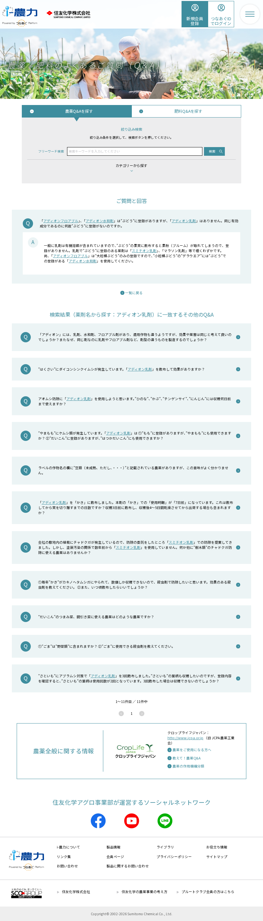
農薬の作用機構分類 (188, 766)
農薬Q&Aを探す (79, 111)
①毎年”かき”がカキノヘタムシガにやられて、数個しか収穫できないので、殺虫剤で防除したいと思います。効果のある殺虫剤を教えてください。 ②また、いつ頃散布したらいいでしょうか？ (134, 585)
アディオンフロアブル (60, 220)
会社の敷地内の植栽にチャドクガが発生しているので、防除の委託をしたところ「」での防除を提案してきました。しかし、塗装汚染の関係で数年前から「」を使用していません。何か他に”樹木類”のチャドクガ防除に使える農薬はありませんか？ (135, 547)
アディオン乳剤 (184, 220)
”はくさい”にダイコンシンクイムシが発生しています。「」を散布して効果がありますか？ (121, 369)
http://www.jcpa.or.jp (185, 737)
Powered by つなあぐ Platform (19, 23)
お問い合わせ (67, 866)
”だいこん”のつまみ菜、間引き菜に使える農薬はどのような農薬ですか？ (96, 616)
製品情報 (113, 847)
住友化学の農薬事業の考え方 (144, 891)
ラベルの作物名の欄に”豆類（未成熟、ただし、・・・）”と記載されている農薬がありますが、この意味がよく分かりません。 (133, 470)
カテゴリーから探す (131, 165)
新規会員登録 (194, 20)
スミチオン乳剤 (144, 250)
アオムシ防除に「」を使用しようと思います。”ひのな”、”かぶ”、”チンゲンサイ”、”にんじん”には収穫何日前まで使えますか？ (134, 401)
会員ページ (115, 856)
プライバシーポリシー (174, 856)
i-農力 (19, 9)
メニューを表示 (250, 14)
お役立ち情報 (216, 847)
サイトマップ (216, 856)
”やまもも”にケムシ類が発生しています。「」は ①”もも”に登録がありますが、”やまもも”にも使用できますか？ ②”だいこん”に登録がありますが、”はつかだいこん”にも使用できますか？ (134, 436)
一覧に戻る (134, 292)
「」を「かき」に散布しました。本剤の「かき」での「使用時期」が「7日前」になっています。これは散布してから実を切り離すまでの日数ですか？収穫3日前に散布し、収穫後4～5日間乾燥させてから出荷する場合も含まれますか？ (135, 507)
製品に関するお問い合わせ (127, 866)
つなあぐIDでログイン (220, 20)
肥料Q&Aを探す (188, 111)
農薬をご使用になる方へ (192, 749)
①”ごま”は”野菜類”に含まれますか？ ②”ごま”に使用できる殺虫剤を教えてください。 (106, 646)
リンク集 (64, 856)
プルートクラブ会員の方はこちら (208, 891)
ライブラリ (165, 847)
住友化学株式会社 (68, 14)
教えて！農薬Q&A (186, 758)
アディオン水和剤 (100, 220)
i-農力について (68, 847)
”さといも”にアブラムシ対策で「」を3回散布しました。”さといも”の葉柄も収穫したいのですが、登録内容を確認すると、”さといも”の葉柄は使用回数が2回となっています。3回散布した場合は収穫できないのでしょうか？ (135, 678)
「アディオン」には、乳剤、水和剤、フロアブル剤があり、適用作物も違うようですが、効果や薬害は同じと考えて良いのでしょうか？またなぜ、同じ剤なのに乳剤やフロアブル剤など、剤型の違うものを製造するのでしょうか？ (135, 337)
